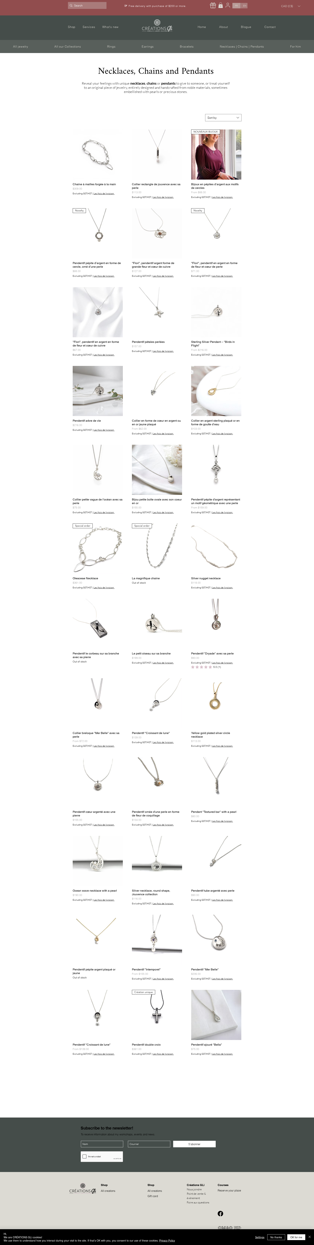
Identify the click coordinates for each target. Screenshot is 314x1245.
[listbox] (291, 6)
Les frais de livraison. (104, 193)
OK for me (296, 1237)
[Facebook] (220, 1213)
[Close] (309, 1237)
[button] (220, 5)
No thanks (276, 1237)
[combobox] (223, 117)
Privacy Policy (167, 1240)
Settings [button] (259, 1237)
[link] (206, 667)
